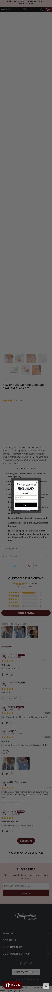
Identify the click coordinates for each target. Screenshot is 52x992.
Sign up (26, 505)
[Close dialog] (37, 482)
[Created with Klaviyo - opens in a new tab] (26, 511)
